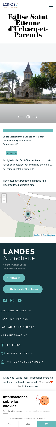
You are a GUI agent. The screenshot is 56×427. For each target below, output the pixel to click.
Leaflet (37, 235)
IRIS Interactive (30, 386)
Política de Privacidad (25, 382)
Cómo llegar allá (10, 144)
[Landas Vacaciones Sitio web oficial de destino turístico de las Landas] (10, 5)
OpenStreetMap (49, 235)
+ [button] (4, 196)
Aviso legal (22, 377)
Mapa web (8, 377)
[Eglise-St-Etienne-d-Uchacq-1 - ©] (28, 83)
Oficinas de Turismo (22, 290)
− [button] (4, 200)
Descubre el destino (16, 310)
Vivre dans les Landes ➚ (25, 362)
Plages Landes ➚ (19, 353)
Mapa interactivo (14, 335)
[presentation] (20, 117)
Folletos (14, 345)
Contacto (14, 278)
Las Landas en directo (17, 327)
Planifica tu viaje (14, 319)
